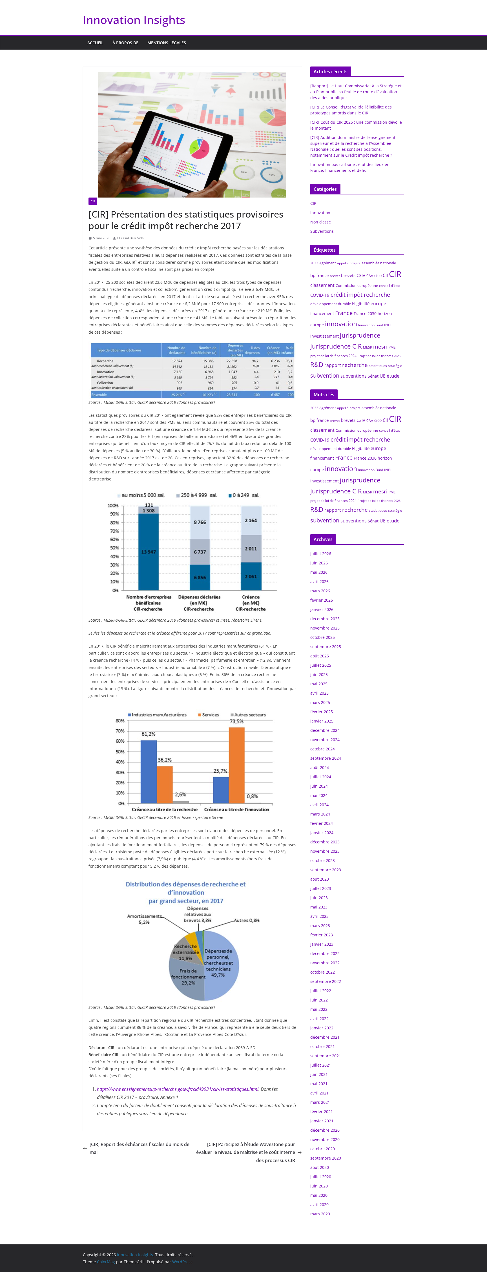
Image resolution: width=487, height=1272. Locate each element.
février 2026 (321, 600)
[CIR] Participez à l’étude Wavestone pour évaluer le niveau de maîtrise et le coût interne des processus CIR (245, 1152)
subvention (324, 375)
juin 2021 (319, 1074)
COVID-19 (319, 295)
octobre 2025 (322, 637)
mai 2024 (318, 795)
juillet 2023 (320, 888)
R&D (316, 364)
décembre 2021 (325, 1037)
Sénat (373, 376)
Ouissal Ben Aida (130, 238)
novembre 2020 (325, 1139)
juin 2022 (319, 1000)
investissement (324, 336)
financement (322, 313)
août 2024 (319, 767)
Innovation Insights (134, 19)
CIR (93, 201)
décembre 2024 (325, 730)
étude (393, 376)
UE (383, 376)
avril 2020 (319, 1204)
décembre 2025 (325, 618)
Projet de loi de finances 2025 (379, 356)
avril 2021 (319, 1093)
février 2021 (321, 1111)
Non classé (320, 222)
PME (392, 347)
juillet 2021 (320, 1065)
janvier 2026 (321, 609)
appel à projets (348, 263)
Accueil (95, 42)
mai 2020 (318, 1195)
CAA (369, 276)
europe (378, 303)
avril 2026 (319, 581)
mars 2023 (320, 925)
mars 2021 (320, 1102)
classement (322, 285)
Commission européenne (357, 285)
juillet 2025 (320, 665)
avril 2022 (319, 1018)
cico (378, 275)
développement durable (330, 303)
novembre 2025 (325, 628)
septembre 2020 (325, 1158)
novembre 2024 (325, 739)
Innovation (320, 212)
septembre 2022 (325, 981)
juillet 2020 (320, 1176)
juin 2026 (319, 563)
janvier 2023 (321, 944)
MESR (367, 347)
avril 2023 (319, 916)
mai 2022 (318, 1009)
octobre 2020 (322, 1148)
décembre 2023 (325, 842)
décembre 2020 (325, 1130)
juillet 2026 (320, 553)
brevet (335, 276)
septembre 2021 (325, 1055)
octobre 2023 (322, 860)
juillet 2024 (320, 776)
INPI (387, 324)
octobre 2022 (322, 972)
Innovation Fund (370, 325)
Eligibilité (360, 303)
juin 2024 (319, 786)
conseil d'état (389, 285)
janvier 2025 (321, 721)
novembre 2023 (325, 851)
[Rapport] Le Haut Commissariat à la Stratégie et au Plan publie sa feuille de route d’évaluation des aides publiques (356, 91)
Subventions (322, 231)
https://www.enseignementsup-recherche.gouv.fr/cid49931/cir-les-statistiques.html (177, 1089)
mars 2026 (320, 590)
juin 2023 (319, 897)
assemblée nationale (379, 262)
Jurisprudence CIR (336, 346)
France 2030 (365, 313)
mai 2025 (318, 683)
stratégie (395, 365)
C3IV (361, 275)
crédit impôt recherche (360, 294)
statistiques (378, 365)
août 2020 (319, 1167)
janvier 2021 (321, 1120)
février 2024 (321, 823)
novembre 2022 (325, 962)
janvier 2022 (321, 1028)
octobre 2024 (322, 749)
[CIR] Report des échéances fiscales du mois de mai (139, 1148)
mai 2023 (318, 907)
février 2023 (321, 935)
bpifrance (319, 275)
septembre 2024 (325, 758)
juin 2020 (319, 1186)
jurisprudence (360, 335)
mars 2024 (320, 814)
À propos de (125, 42)
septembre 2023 (325, 869)
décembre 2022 (325, 953)
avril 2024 (319, 804)
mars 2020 (320, 1213)
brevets (348, 275)
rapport (332, 365)
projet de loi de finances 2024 (333, 356)
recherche (355, 365)
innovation (341, 324)
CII (385, 275)
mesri (380, 346)
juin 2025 (319, 674)
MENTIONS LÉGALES (166, 42)
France (344, 313)
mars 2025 (320, 702)
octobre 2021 (322, 1046)
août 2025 (319, 656)
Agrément (327, 262)
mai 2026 (318, 572)
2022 (314, 263)
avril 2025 (319, 693)
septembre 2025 (325, 646)
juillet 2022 (320, 990)
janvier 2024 (321, 832)
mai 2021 (318, 1083)
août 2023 (319, 879)
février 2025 (321, 711)
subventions (353, 376)
